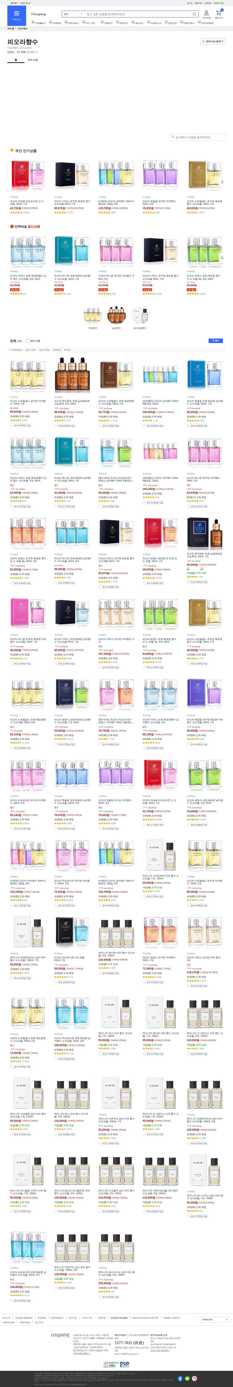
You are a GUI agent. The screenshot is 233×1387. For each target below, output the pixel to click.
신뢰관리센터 (9, 1322)
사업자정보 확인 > (81, 1353)
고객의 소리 (87, 1317)
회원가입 (198, 3)
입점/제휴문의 (57, 1317)
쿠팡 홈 (10, 28)
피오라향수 (23, 28)
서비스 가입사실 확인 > (160, 1350)
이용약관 (101, 1317)
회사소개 (6, 1317)
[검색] (194, 14)
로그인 (190, 3)
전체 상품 (33, 59)
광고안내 (39, 1322)
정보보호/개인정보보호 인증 (145, 1317)
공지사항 (73, 1317)
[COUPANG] (60, 1336)
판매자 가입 (219, 3)
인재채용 (42, 1317)
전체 (66, 14)
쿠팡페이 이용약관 (171, 1317)
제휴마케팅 (25, 1322)
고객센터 (208, 3)
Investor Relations (24, 1317)
